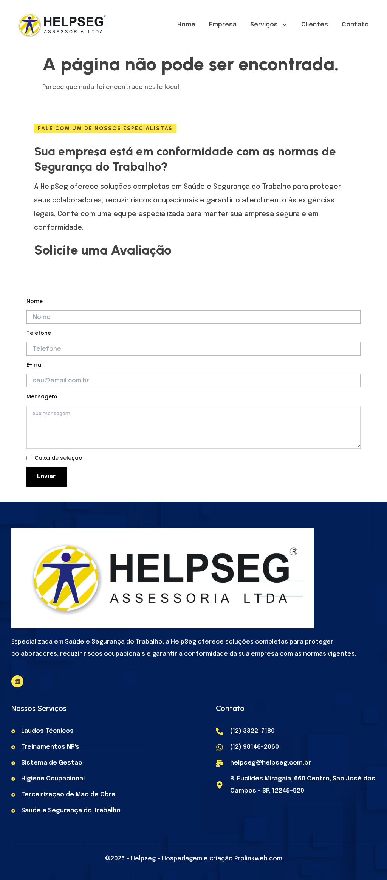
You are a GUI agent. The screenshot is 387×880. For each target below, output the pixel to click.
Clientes (314, 25)
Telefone (38, 333)
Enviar (46, 476)
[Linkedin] (17, 681)
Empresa (223, 25)
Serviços (264, 25)
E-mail (35, 364)
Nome (34, 301)
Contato (355, 25)
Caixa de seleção (58, 458)
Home (186, 25)
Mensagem (41, 396)
